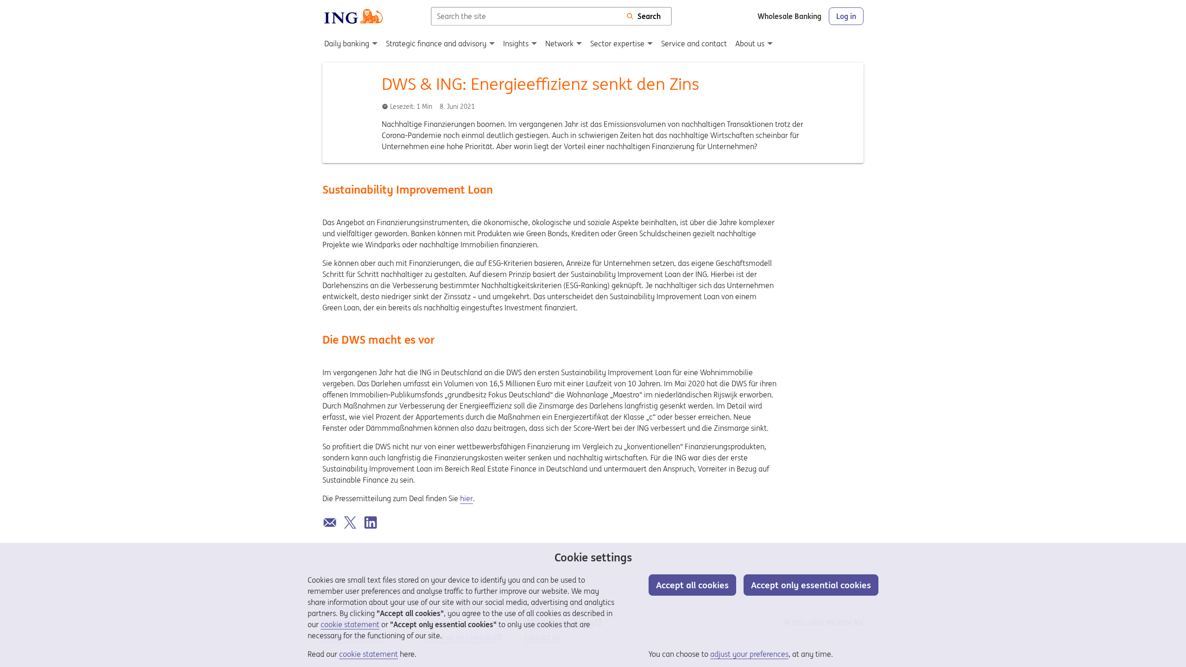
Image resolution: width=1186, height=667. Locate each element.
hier (466, 498)
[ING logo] (353, 16)
